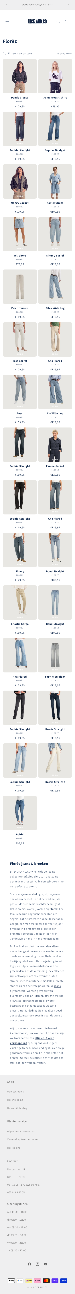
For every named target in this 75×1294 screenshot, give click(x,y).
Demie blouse (20, 97)
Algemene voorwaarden (21, 1131)
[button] (7, 21)
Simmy (19, 571)
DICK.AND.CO (41, 1287)
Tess (20, 413)
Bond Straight (55, 571)
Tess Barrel (20, 360)
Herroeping (14, 1147)
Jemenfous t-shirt (55, 97)
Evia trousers (20, 308)
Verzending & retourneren (22, 1139)
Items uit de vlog (17, 1108)
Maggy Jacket (20, 202)
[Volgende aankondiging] (68, 5)
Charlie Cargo (20, 624)
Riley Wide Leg (55, 308)
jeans (57, 986)
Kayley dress (55, 202)
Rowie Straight (55, 729)
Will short (20, 255)
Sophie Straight (20, 150)
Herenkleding (15, 1099)
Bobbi (20, 834)
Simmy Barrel (55, 255)
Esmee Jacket (55, 466)
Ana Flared (55, 360)
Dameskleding (15, 1091)
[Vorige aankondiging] (7, 5)
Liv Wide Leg (55, 413)
